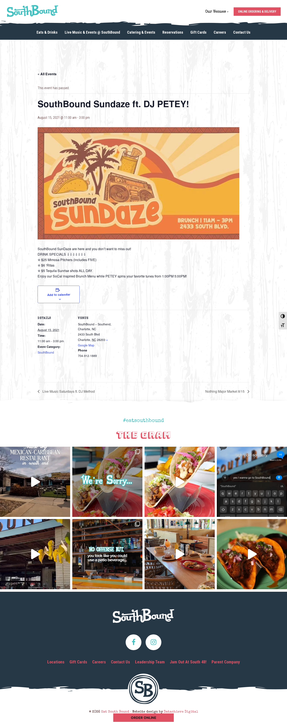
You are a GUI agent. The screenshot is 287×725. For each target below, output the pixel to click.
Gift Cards (78, 661)
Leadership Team (150, 661)
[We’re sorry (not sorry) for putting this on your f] (107, 482)
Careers (99, 661)
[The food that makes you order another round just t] (252, 554)
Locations (56, 661)
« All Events (47, 73)
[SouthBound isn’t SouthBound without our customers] (35, 482)
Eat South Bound (32, 11)
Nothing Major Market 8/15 (225, 391)
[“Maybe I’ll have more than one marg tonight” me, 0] (252, 482)
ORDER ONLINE (143, 718)
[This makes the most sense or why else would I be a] (180, 482)
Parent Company (226, 661)
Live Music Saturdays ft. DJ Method (68, 391)
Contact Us (120, 661)
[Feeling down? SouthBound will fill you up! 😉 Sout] (35, 554)
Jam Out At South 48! (188, 661)
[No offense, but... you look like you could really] (107, 554)
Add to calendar (58, 294)
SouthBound (46, 352)
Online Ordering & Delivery (257, 11)
